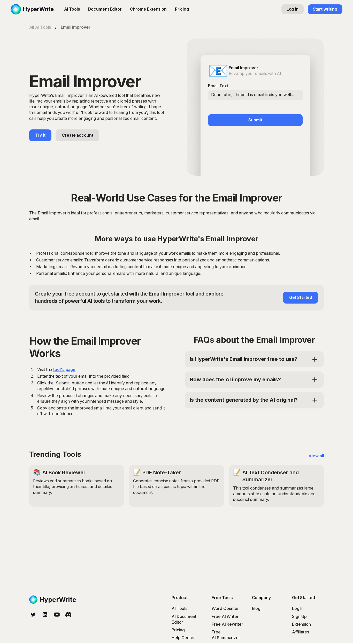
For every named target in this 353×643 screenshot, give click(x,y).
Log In (298, 608)
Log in (292, 9)
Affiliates (300, 632)
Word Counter (225, 608)
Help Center (183, 637)
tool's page (64, 369)
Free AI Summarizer (226, 635)
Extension (301, 624)
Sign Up (299, 616)
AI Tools (72, 9)
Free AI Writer (225, 616)
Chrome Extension (148, 9)
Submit (255, 120)
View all (316, 455)
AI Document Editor (184, 619)
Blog (256, 608)
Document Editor (105, 9)
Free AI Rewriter (227, 624)
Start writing (325, 9)
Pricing (182, 9)
